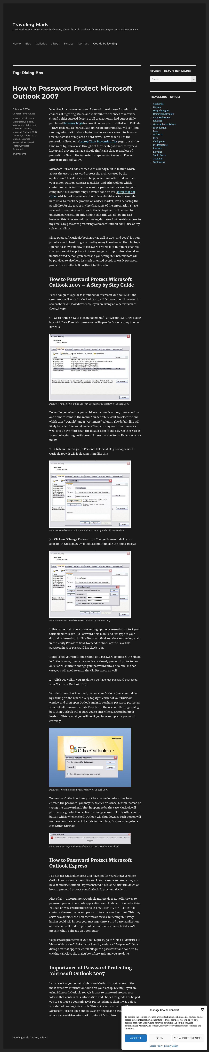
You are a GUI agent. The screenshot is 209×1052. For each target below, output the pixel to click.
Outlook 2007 (29, 135)
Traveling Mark (30, 24)
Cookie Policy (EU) (105, 43)
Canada (157, 107)
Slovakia (157, 151)
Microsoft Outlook (22, 128)
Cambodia (158, 103)
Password (18, 142)
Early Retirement (162, 117)
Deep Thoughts (161, 110)
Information (19, 125)
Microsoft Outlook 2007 (25, 132)
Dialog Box (18, 121)
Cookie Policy (156, 1046)
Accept (135, 1038)
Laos (155, 131)
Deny (159, 1038)
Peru (155, 138)
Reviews (157, 148)
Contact (83, 43)
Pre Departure (160, 145)
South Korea (159, 155)
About (55, 43)
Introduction (160, 127)
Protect (25, 145)
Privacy (68, 43)
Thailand (157, 158)
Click (25, 118)
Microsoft (31, 125)
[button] (202, 1010)
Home (17, 43)
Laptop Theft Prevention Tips (98, 141)
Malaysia (157, 134)
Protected (18, 149)
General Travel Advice (24, 113)
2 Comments (19, 153)
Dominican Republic (163, 114)
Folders (29, 121)
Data (31, 118)
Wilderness (159, 162)
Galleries (41, 43)
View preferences (188, 1038)
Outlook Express (21, 139)
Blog (28, 43)
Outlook (17, 135)
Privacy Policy (171, 1046)
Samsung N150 (73, 123)
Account (17, 118)
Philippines (159, 141)
